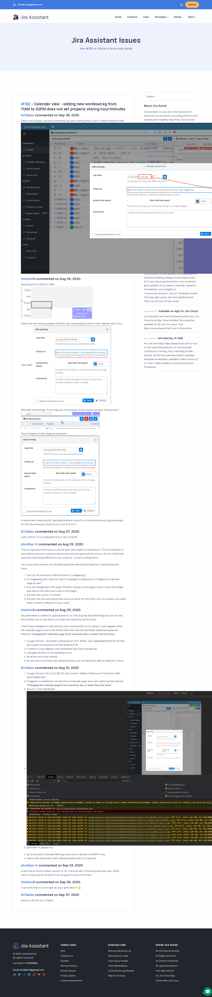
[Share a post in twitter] (150, 132)
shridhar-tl (29, 544)
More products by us (119, 950)
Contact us (67, 955)
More (191, 17)
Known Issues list (156, 166)
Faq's (146, 17)
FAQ (63, 950)
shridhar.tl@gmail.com (30, 4)
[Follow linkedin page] (159, 132)
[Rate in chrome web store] (145, 132)
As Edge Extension (166, 955)
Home (118, 17)
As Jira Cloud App (165, 975)
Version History (69, 965)
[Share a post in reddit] (164, 132)
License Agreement (71, 980)
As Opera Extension (166, 965)
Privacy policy (68, 975)
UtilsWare (32, 963)
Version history (155, 161)
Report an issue (116, 975)
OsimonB (28, 279)
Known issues (68, 970)
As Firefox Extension (167, 960)
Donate (192, 4)
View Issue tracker (118, 960)
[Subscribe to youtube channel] (174, 132)
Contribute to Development (162, 156)
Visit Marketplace (117, 965)
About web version (157, 146)
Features (132, 17)
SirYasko (27, 115)
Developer (160, 17)
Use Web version (165, 970)
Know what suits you (167, 980)
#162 (89, 48)
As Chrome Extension (167, 950)
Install (177, 17)
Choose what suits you (159, 151)
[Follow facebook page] (155, 132)
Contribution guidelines (121, 970)
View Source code (118, 955)
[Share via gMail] (169, 132)
